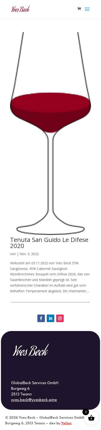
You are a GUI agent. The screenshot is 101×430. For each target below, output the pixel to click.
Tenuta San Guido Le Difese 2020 (49, 242)
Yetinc (66, 423)
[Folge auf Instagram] (60, 318)
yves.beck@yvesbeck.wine (34, 400)
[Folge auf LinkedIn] (50, 318)
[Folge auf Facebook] (41, 318)
